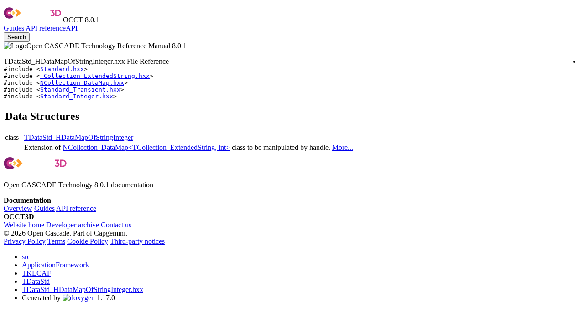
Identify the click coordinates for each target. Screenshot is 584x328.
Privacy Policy (25, 241)
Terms (56, 241)
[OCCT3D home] (32, 20)
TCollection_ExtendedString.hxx (95, 75)
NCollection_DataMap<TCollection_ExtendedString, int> (146, 147)
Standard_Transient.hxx (80, 89)
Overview (18, 208)
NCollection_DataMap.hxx (82, 82)
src (26, 257)
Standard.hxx (62, 69)
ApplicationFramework (55, 265)
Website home (24, 225)
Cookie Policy (87, 241)
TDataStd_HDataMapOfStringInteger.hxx (82, 289)
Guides (14, 28)
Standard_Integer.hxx (76, 96)
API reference (76, 208)
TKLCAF (36, 273)
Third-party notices (137, 241)
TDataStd (36, 281)
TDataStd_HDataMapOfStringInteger (78, 137)
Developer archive (72, 225)
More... (342, 147)
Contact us (116, 225)
